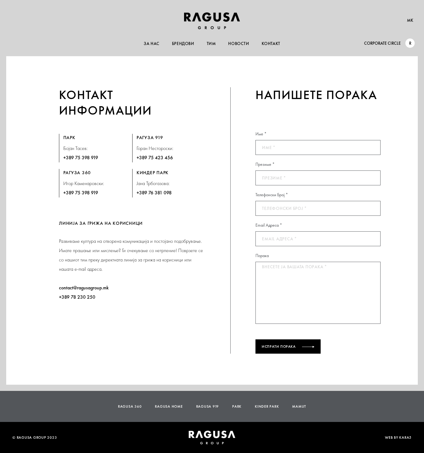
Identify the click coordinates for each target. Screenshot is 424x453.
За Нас (152, 43)
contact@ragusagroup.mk (84, 287)
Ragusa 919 (207, 406)
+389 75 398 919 (80, 157)
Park (236, 406)
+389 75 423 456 (155, 157)
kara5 (405, 437)
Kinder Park (267, 406)
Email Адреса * (268, 225)
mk (410, 20)
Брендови (183, 43)
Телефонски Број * (271, 194)
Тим (211, 43)
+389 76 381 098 (154, 192)
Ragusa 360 (130, 406)
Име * (261, 134)
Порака (262, 255)
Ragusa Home (169, 406)
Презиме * (265, 164)
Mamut (299, 406)
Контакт (271, 43)
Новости (238, 43)
